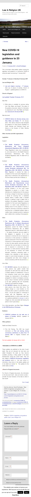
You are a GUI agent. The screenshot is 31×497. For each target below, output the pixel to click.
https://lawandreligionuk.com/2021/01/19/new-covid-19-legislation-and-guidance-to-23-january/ (15, 395)
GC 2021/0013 (9, 267)
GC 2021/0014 (9, 285)
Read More (15, 495)
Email (8, 466)
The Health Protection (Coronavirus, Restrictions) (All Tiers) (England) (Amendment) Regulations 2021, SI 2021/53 (17, 146)
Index (23, 29)
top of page (25, 382)
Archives (24, 33)
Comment (8, 436)
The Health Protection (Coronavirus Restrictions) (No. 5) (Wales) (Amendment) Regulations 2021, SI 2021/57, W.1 (17, 223)
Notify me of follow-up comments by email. (16, 479)
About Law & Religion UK (14, 29)
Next (27, 41)
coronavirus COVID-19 (19, 400)
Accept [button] (20, 492)
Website (7, 475)
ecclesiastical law (6, 402)
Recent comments (15, 33)
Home (4, 29)
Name (8, 457)
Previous (5, 41)
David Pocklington (21, 66)
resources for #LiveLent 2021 (15, 111)
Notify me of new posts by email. (13, 482)
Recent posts (6, 33)
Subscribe (5, 36)
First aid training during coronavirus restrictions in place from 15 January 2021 (17, 332)
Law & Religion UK (11, 9)
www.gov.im (22, 298)
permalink (4, 405)
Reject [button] (26, 492)
